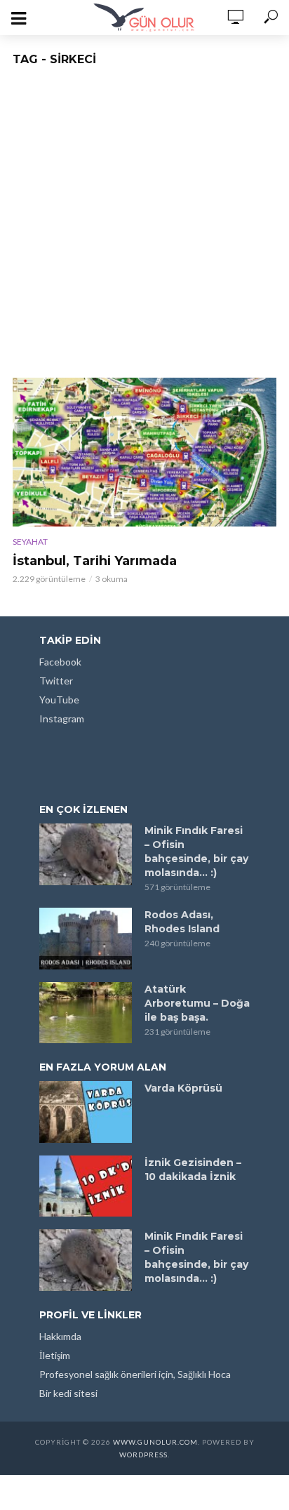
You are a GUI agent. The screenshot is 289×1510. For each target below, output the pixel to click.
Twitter (56, 681)
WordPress (143, 1454)
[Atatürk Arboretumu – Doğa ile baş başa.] (85, 1013)
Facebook (60, 662)
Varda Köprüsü (183, 1088)
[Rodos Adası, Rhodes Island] (85, 938)
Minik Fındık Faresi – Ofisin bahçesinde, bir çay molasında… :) (196, 851)
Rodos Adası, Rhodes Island (182, 921)
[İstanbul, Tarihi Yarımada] (144, 452)
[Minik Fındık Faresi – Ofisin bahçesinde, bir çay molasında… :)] (85, 854)
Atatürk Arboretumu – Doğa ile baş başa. (197, 1003)
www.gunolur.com (155, 1442)
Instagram (61, 718)
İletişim (54, 1355)
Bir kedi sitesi (68, 1393)
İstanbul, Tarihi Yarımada (95, 561)
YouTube (59, 700)
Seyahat (30, 541)
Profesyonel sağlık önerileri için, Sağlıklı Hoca (135, 1374)
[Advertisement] (144, 226)
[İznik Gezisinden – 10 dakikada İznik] (85, 1186)
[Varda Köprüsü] (85, 1112)
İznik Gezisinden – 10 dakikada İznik (192, 1169)
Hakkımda (60, 1336)
